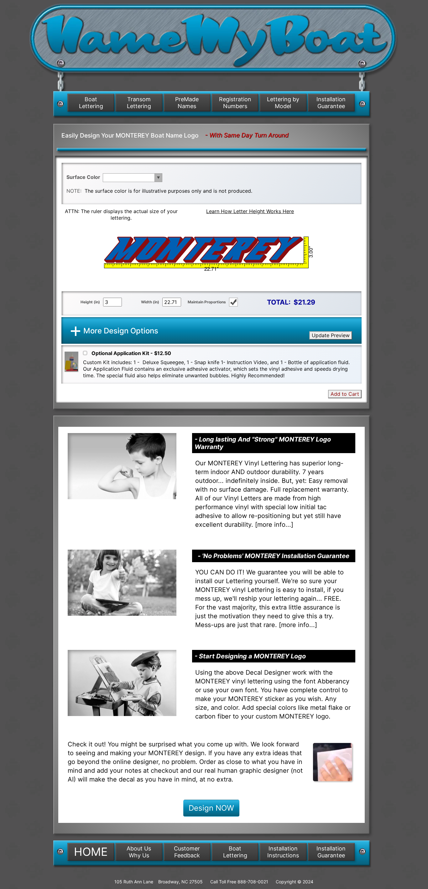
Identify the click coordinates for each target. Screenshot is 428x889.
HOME (91, 852)
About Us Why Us (139, 852)
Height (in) (90, 302)
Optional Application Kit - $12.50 (131, 353)
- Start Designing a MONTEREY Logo (250, 656)
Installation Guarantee (331, 102)
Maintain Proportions (207, 302)
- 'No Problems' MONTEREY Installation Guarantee (273, 556)
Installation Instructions (283, 852)
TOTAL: (278, 302)
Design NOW (211, 808)
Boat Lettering (91, 102)
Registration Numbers (235, 102)
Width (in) (150, 302)
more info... (274, 524)
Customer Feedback (187, 852)
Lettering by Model (283, 102)
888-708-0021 (252, 881)
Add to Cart (345, 394)
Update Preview (331, 335)
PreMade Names (187, 102)
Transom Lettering (139, 102)
